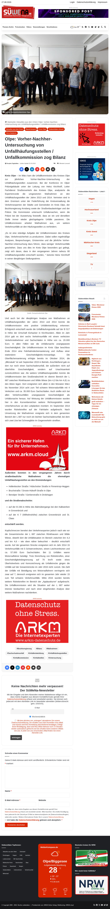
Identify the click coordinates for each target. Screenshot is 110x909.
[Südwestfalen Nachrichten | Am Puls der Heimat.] (18, 12)
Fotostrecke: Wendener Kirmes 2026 (98, 317)
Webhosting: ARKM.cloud (66, 905)
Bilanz (39, 649)
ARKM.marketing (73, 7)
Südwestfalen (7, 870)
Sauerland (13, 866)
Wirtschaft (5, 873)
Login (72, 2)
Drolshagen (6, 855)
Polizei (5, 866)
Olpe (27, 862)
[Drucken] (53, 169)
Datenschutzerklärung (86, 2)
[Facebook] (21, 169)
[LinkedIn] (32, 169)
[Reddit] (42, 169)
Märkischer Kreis (8, 862)
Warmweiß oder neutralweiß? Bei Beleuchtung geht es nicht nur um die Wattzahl (98, 417)
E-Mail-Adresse (12, 800)
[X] (27, 169)
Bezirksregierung (25, 649)
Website (42, 800)
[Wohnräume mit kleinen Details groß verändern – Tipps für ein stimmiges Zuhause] (84, 400)
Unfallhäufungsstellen (58, 653)
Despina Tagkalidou (12, 163)
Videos (28, 27)
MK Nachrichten (18, 859)
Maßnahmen (52, 649)
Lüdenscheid (6, 859)
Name (8, 791)
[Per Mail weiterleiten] (48, 169)
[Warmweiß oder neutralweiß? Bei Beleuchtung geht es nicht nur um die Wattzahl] (84, 415)
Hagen (15, 855)
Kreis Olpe (42, 129)
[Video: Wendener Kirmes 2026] (84, 308)
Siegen (21, 866)
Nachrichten (19, 862)
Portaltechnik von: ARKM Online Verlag (44, 905)
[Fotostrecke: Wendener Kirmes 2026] (84, 317)
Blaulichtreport (31, 129)
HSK (21, 855)
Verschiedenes (52, 27)
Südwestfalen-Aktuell (56, 129)
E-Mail (37, 708)
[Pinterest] (37, 169)
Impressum (102, 2)
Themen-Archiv (8, 27)
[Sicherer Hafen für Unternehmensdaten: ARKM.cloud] (37, 448)
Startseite (11, 122)
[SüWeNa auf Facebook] (91, 286)
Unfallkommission (21, 658)
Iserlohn (27, 855)
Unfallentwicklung (36, 653)
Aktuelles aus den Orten (27, 122)
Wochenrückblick (38, 717)
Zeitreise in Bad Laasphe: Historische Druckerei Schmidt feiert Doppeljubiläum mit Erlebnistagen (91, 326)
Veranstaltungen (39, 27)
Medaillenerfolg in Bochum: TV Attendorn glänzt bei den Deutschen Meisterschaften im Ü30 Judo (91, 341)
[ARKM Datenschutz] (37, 621)
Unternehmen (18, 870)
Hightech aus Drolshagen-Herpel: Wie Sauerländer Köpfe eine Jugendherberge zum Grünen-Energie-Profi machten (98, 368)
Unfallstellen (39, 658)
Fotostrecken (20, 27)
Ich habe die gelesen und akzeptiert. (34, 820)
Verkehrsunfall (29, 870)
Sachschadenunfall (16, 653)
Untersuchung (55, 658)
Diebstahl (22, 851)
